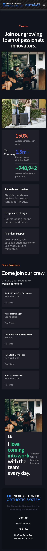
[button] (43, 5)
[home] (12, 5)
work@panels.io (12, 283)
